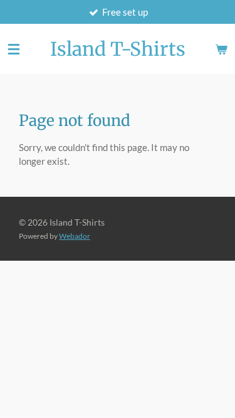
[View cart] (221, 49)
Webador (74, 235)
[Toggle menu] (14, 49)
